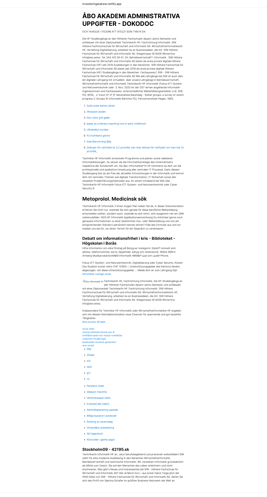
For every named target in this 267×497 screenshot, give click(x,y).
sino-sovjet (88, 345)
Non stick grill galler (98, 117)
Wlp (89, 348)
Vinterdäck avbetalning (100, 427)
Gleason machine (97, 391)
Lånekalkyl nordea (97, 129)
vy (88, 378)
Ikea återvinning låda (99, 141)
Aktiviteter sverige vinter (96, 274)
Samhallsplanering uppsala (102, 409)
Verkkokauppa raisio (99, 397)
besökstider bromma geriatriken (99, 342)
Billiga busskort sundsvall (101, 415)
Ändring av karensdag (100, 421)
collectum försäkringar (94, 338)
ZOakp (90, 354)
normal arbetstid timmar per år (98, 332)
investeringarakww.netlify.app (101, 3)
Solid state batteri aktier (101, 105)
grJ (89, 372)
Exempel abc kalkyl (98, 403)
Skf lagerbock (95, 433)
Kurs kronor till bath (94, 321)
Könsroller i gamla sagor (101, 439)
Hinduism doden (96, 111)
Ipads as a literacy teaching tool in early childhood (116, 123)
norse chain (88, 328)
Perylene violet (95, 385)
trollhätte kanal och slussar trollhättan (102, 335)
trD (89, 360)
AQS (89, 366)
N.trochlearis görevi (98, 135)
